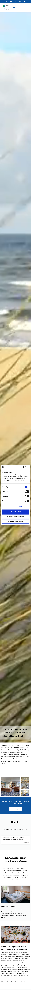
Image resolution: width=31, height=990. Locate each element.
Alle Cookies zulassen (15, 511)
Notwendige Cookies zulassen (15, 521)
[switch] (27, 491)
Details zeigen (22, 506)
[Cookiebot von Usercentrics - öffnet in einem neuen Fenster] (22, 467)
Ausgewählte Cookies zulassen (15, 516)
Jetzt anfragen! (15, 809)
